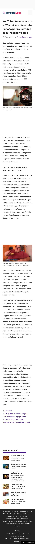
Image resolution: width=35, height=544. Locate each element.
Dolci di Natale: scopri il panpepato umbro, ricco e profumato (18, 493)
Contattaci (17, 526)
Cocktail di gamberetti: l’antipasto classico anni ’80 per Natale (18, 501)
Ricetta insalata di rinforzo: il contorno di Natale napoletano (18, 486)
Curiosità (8, 411)
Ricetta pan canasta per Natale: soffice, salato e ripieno (18, 466)
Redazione (16, 538)
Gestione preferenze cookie (27, 542)
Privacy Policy (24, 538)
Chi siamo (8, 538)
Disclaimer (17, 541)
